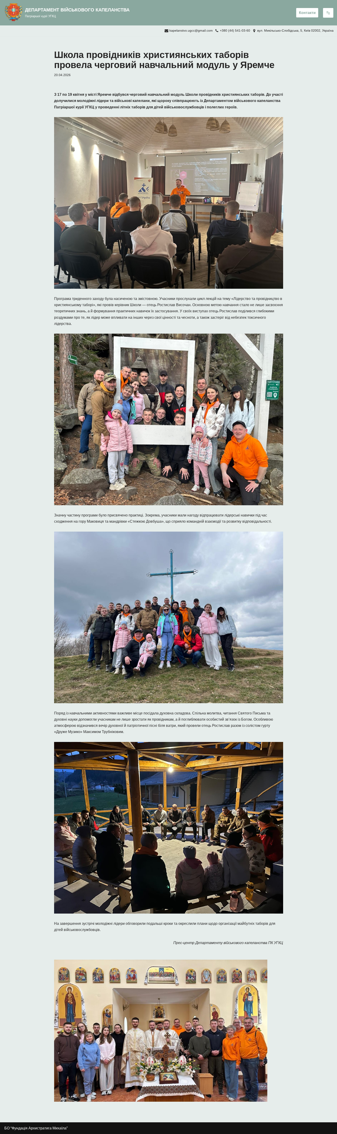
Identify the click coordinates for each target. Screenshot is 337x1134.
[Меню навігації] (328, 13)
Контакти (307, 13)
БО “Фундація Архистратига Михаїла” (36, 1128)
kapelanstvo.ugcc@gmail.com (191, 30)
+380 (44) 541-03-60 (235, 30)
